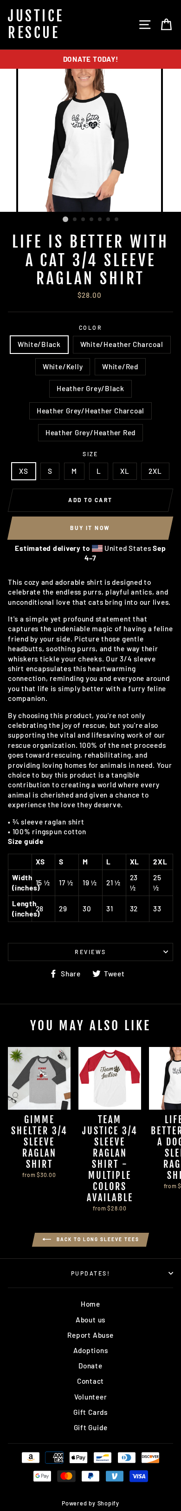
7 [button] (117, 219)
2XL (155, 471)
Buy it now (90, 527)
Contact (90, 1381)
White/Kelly (63, 366)
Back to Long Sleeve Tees (97, 1239)
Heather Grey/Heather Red (90, 432)
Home (90, 1304)
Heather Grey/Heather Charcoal (90, 410)
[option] (90, 59)
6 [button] (108, 219)
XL (124, 471)
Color (90, 327)
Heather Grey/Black (90, 388)
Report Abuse (90, 1335)
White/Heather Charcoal (121, 344)
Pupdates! (90, 1273)
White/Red (120, 366)
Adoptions (90, 1350)
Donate (90, 1365)
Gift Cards (90, 1412)
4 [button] (92, 219)
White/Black (39, 344)
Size (90, 454)
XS (23, 471)
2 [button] (75, 219)
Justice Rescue (36, 24)
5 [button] (100, 219)
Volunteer (90, 1397)
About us (90, 1319)
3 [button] (83, 219)
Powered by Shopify (90, 1503)
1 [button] (65, 219)
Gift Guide (91, 1427)
